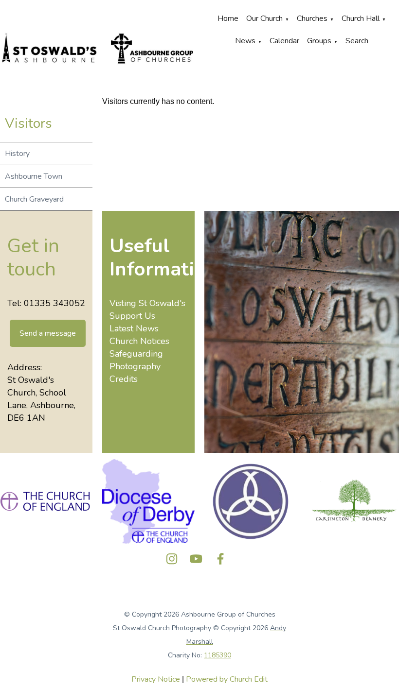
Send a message (47, 333)
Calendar (284, 40)
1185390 (217, 655)
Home (228, 18)
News (245, 40)
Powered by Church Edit (227, 679)
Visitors (28, 123)
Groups (319, 40)
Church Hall (361, 18)
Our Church (264, 18)
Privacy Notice (155, 679)
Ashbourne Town (33, 176)
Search (356, 40)
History (17, 153)
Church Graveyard (34, 199)
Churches (312, 18)
